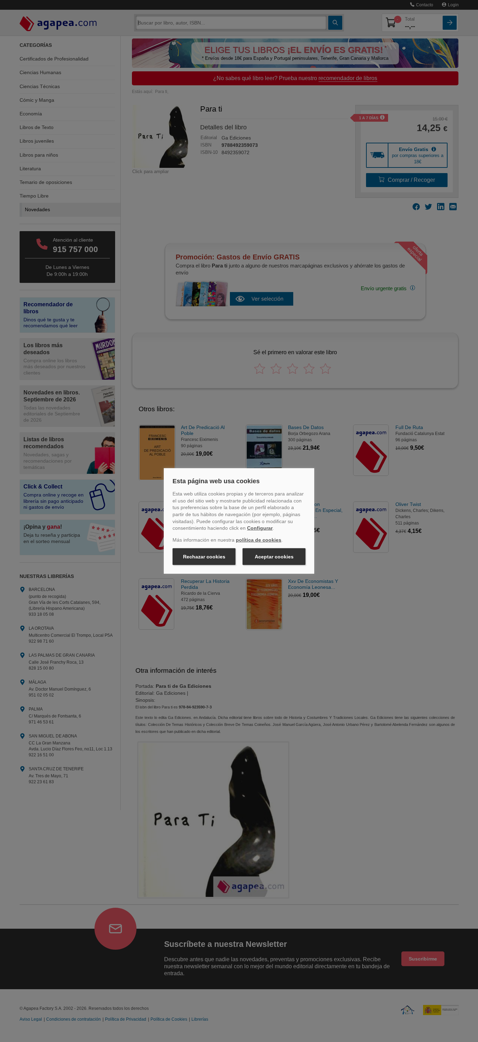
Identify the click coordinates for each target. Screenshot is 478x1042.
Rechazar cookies (204, 556)
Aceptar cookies (274, 556)
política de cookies (258, 540)
